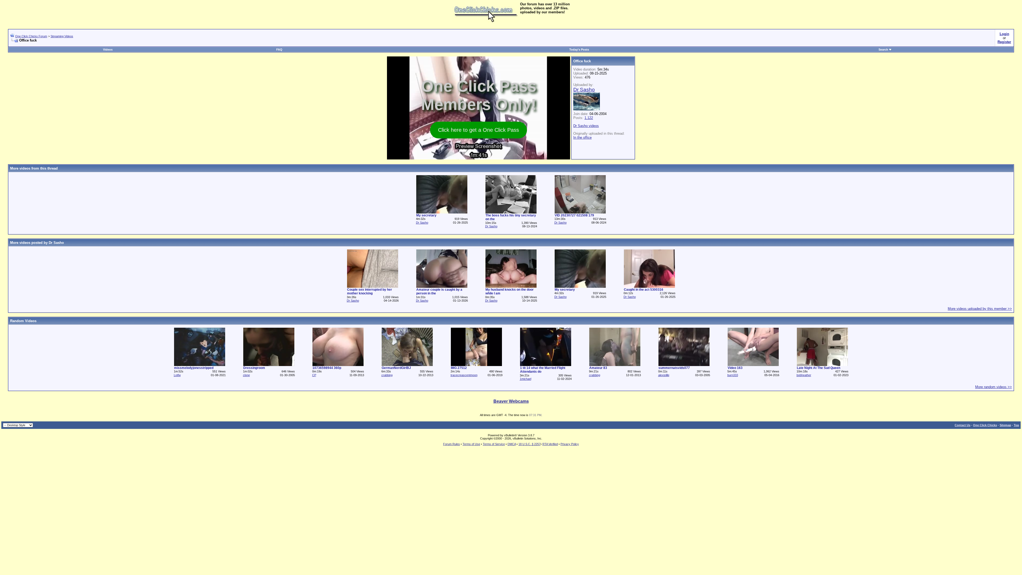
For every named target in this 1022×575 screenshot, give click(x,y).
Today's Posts (579, 49)
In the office (582, 137)
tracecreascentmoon (464, 375)
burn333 (732, 375)
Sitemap (1005, 425)
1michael (525, 378)
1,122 (588, 118)
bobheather (804, 375)
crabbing (387, 375)
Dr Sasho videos (586, 126)
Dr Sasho (422, 222)
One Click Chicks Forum (31, 36)
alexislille (663, 375)
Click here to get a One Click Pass (478, 130)
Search (883, 49)
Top (1016, 425)
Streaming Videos (62, 36)
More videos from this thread (34, 168)
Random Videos (23, 321)
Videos (108, 49)
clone (246, 375)
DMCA (512, 444)
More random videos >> (993, 387)
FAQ (279, 49)
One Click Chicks (985, 425)
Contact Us (962, 425)
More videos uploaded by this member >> (980, 309)
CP (314, 375)
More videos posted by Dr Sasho (37, 243)
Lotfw (177, 375)
